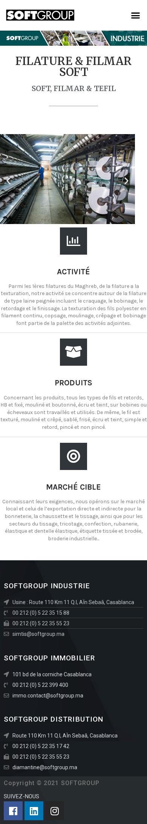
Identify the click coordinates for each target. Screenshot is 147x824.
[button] (136, 15)
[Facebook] (13, 810)
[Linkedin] (33, 810)
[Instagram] (54, 810)
